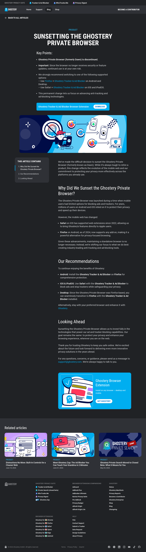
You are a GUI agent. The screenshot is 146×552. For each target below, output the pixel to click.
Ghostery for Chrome (44, 520)
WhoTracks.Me (62, 3)
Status (111, 487)
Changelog (113, 509)
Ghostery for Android (44, 536)
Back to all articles (18, 18)
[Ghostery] (11, 9)
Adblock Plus (77, 490)
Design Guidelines (79, 533)
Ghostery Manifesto (116, 490)
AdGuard (75, 487)
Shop (57, 9)
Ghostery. (63, 308)
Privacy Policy (72, 547)
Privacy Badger (77, 503)
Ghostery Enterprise (116, 500)
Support (39, 9)
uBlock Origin (77, 506)
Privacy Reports (115, 493)
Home (28, 9)
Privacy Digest (81, 3)
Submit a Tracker (78, 526)
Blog (49, 9)
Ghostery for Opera (44, 529)
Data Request (77, 529)
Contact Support (78, 523)
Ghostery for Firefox (44, 523)
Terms (63, 547)
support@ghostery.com (70, 361)
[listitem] (26, 451)
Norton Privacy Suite (79, 497)
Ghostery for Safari (44, 526)
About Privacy (77, 536)
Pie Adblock (76, 500)
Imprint (81, 547)
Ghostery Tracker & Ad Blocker (70, 81)
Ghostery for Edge (43, 533)
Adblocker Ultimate (79, 493)
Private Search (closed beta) (48, 490)
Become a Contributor (128, 9)
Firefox (48, 81)
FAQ (73, 520)
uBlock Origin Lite (78, 509)
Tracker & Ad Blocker (40, 3)
